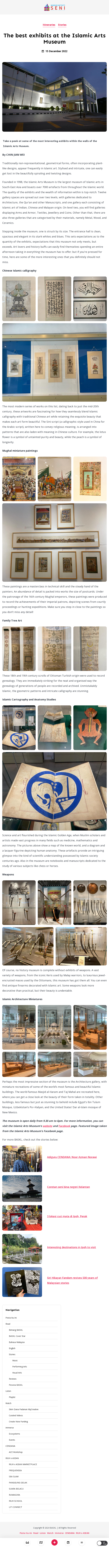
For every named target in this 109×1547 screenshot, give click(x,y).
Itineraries (49, 24)
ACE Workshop (16, 1452)
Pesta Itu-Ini (11, 1317)
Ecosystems (14, 1433)
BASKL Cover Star (17, 1336)
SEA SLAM (13, 1476)
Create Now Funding (18, 1421)
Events (12, 1439)
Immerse (10, 1427)
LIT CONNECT (15, 1507)
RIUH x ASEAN (12, 1458)
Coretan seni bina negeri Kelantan (68, 1187)
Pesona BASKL (16, 1385)
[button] (102, 1543)
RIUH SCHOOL (15, 1501)
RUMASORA (14, 1494)
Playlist (12, 1397)
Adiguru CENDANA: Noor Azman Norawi (72, 1157)
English (12, 1348)
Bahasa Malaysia (17, 1342)
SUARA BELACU (16, 1488)
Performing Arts (19, 1366)
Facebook (64, 1126)
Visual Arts (17, 1372)
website (47, 1126)
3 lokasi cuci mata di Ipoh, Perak (67, 1216)
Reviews (12, 1378)
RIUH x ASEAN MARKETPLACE (23, 1464)
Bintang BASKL (16, 1330)
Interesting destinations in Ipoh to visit (71, 1247)
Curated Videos (16, 1415)
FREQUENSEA (15, 1470)
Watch (8, 1403)
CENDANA (10, 1446)
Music (15, 1360)
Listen (8, 1391)
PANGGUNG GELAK (18, 1482)
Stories (62, 24)
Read (8, 1323)
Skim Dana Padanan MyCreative (23, 1409)
